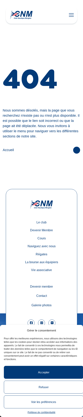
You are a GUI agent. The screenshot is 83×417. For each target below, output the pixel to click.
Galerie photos (41, 305)
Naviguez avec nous (42, 246)
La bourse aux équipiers (41, 262)
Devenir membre (41, 286)
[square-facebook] (31, 323)
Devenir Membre (41, 230)
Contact (41, 295)
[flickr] (51, 323)
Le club (41, 222)
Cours (41, 238)
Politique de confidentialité (41, 412)
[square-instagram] (41, 323)
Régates (41, 254)
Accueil (8, 150)
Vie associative (41, 270)
